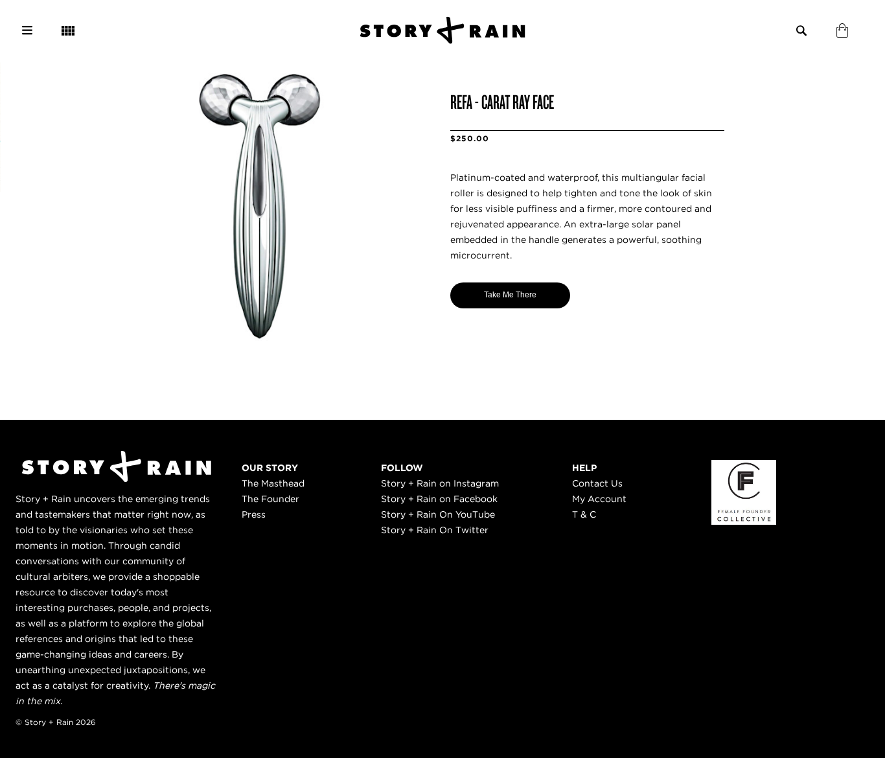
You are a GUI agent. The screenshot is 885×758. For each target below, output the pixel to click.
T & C (584, 514)
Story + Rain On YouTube (438, 514)
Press (254, 514)
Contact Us (597, 483)
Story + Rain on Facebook (439, 499)
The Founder (270, 499)
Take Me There (510, 294)
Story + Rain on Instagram (440, 483)
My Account (599, 499)
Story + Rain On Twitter (434, 530)
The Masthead (273, 483)
